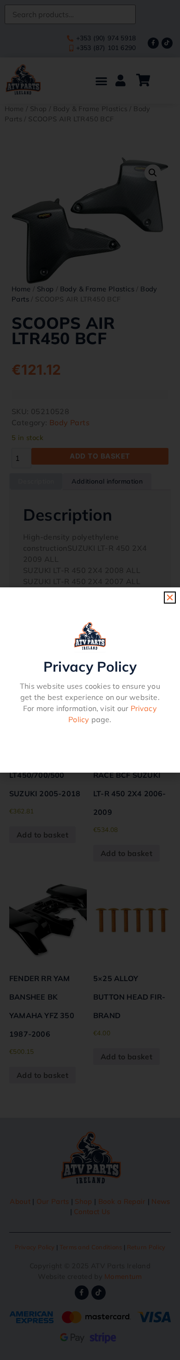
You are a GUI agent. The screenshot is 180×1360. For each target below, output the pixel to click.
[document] (90, 680)
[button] (170, 597)
